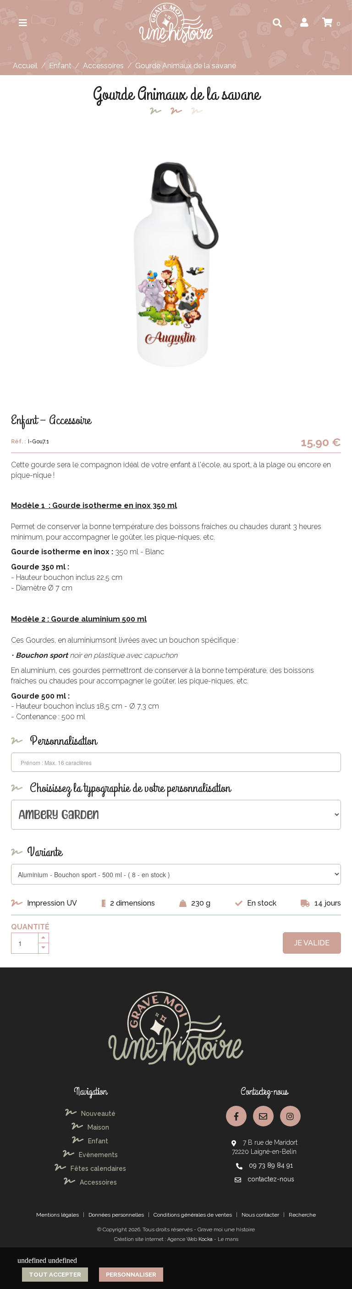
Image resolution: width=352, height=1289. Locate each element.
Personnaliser (131, 1274)
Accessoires (103, 65)
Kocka (205, 1239)
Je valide (312, 943)
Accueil (25, 65)
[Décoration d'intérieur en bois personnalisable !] (175, 22)
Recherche (302, 1215)
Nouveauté (98, 1113)
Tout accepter (55, 1274)
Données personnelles (116, 1215)
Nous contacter (260, 1215)
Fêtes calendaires (98, 1168)
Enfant (60, 65)
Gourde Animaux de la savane (185, 65)
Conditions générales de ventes (193, 1215)
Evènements (98, 1154)
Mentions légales (57, 1215)
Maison (98, 1127)
